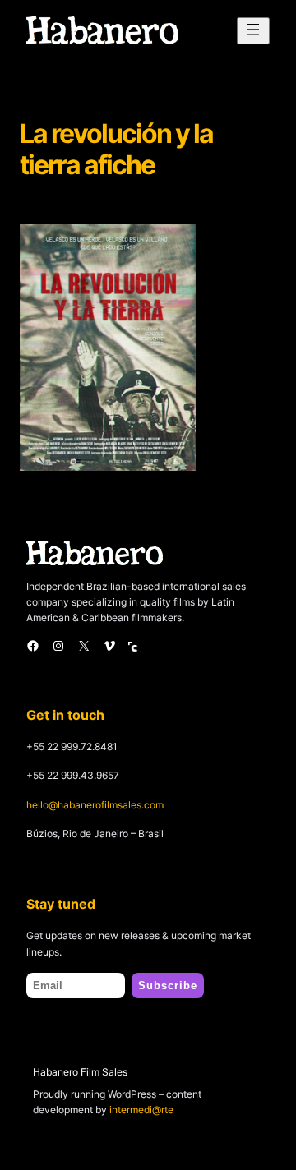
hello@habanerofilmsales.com (95, 805)
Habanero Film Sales (80, 1072)
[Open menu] (253, 30)
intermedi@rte (141, 1109)
